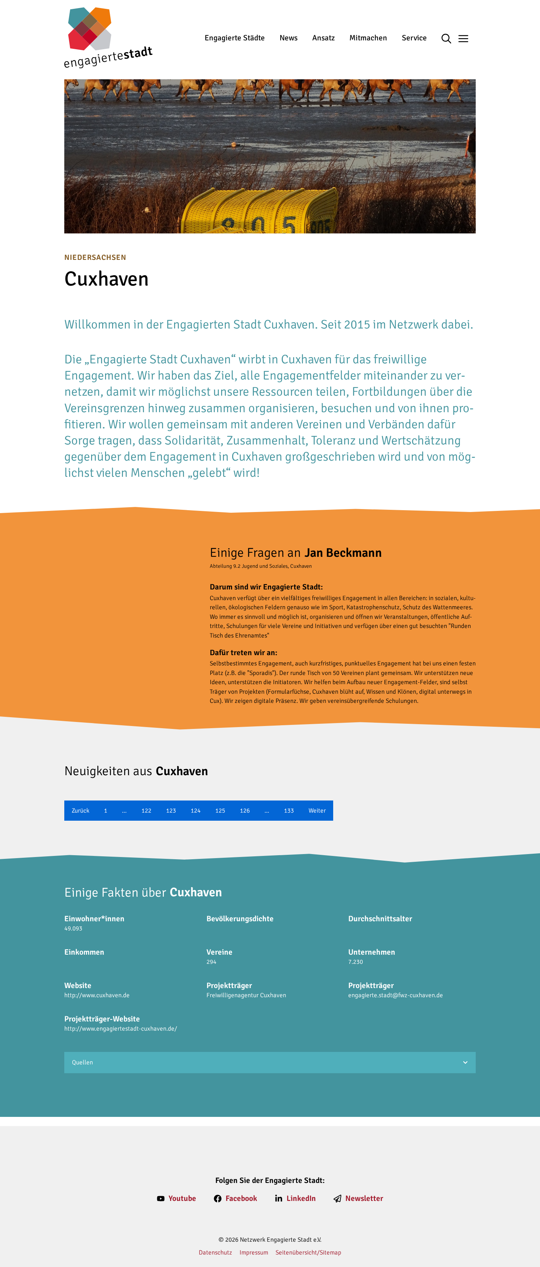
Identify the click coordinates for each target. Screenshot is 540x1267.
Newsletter (364, 1198)
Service (414, 38)
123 (171, 810)
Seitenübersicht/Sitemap (308, 1252)
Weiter (317, 810)
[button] (450, 39)
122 (146, 810)
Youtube (182, 1198)
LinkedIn (301, 1198)
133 (289, 810)
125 (220, 810)
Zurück (80, 810)
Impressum (254, 1252)
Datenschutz (215, 1252)
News (289, 38)
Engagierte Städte (235, 38)
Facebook (241, 1198)
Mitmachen (368, 38)
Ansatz (323, 38)
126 (245, 810)
